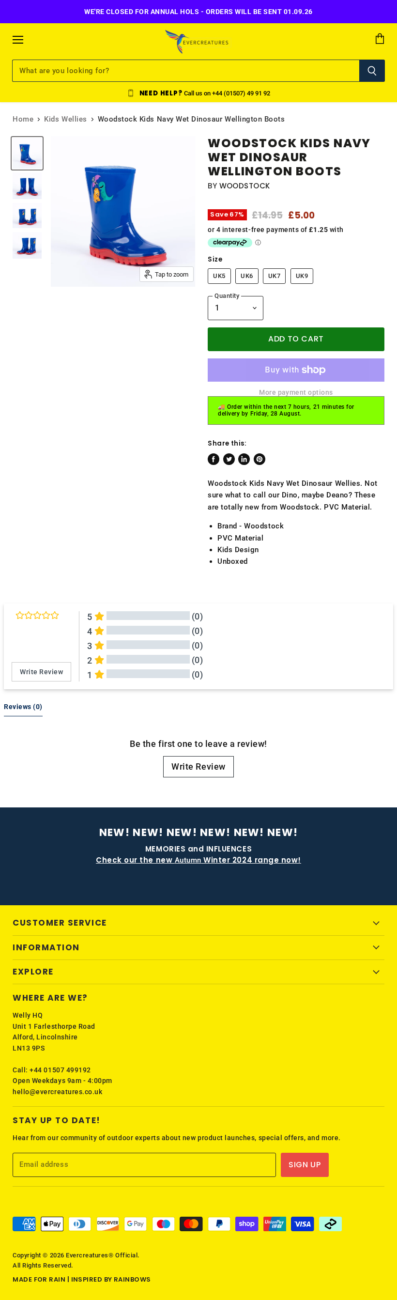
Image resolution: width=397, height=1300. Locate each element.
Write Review (198, 766)
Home (23, 119)
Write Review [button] (41, 672)
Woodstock (244, 186)
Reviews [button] (23, 707)
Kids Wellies (65, 119)
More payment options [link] (296, 392)
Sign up (305, 1164)
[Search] (372, 71)
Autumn (198, 860)
